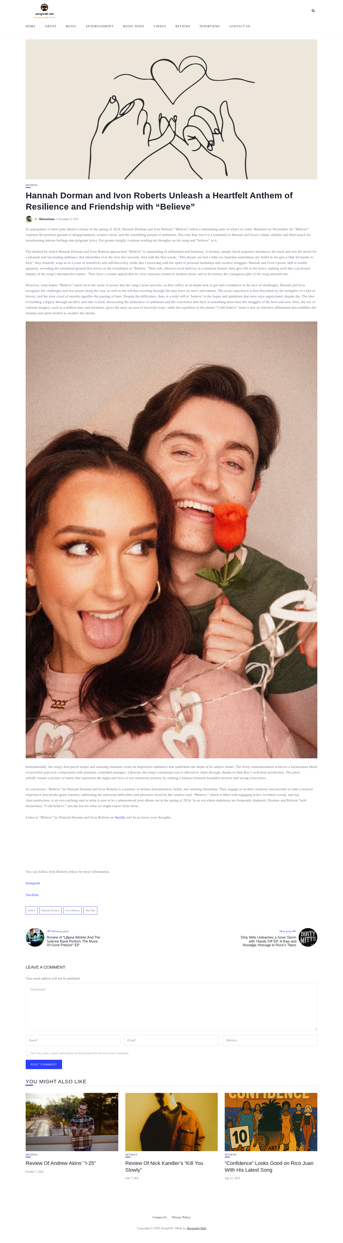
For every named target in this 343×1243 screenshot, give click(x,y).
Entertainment (100, 26)
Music (71, 26)
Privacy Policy (181, 1217)
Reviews (182, 26)
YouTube (32, 895)
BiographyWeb (196, 1228)
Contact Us (239, 26)
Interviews (210, 26)
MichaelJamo (47, 219)
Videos (160, 26)
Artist (50, 26)
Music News (133, 26)
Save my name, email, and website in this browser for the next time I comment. (80, 1053)
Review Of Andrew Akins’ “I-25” (61, 1163)
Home (30, 26)
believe (31, 910)
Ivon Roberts (73, 910)
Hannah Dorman (51, 910)
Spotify (120, 817)
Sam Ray (90, 910)
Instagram (33, 883)
